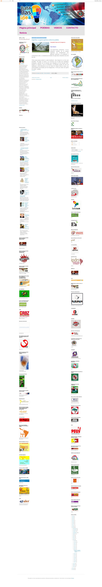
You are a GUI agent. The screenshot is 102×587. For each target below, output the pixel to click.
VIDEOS (58, 28)
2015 (73, 527)
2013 (73, 569)
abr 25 (75, 544)
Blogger (72, 578)
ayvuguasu (22, 63)
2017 (73, 524)
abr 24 (75, 546)
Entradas (73, 142)
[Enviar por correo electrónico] (52, 73)
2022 (73, 517)
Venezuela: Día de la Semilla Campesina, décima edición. (27, 204)
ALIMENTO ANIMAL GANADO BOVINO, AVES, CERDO (24, 130)
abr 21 (75, 553)
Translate (79, 151)
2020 (73, 520)
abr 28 (75, 542)
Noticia (23, 33)
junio (74, 536)
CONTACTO (72, 28)
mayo (74, 538)
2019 (73, 521)
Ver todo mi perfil (21, 105)
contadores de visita (74, 100)
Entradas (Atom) (38, 79)
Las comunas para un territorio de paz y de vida (27, 169)
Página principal (28, 28)
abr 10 (75, 556)
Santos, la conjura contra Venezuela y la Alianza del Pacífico (27, 139)
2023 (73, 516)
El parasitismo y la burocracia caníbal (27, 215)
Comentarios (74, 144)
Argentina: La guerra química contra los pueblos (45, 40)
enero (74, 566)
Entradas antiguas (65, 77)
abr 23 (75, 547)
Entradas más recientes (35, 77)
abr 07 (75, 559)
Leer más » (33, 70)
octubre (74, 531)
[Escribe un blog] (53, 73)
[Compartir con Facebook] (55, 73)
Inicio (51, 77)
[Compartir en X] (54, 73)
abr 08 (75, 557)
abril (74, 539)
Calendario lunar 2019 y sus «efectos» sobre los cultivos (24, 148)
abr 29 (75, 540)
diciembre (74, 528)
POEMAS (45, 28)
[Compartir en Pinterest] (56, 73)
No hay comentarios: (47, 73)
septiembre (75, 532)
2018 (73, 523)
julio (73, 535)
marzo (74, 563)
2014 (73, 568)
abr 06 (75, 560)
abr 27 (75, 543)
